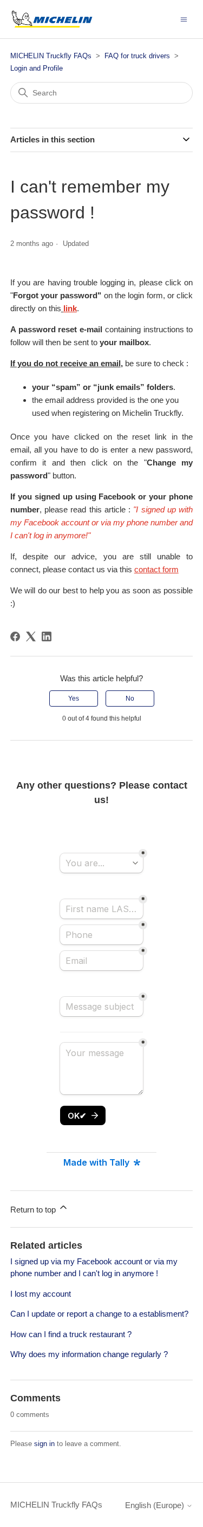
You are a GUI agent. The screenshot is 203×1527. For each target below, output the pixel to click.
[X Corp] (31, 636)
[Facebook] (15, 636)
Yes (73, 698)
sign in (44, 1444)
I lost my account (40, 1293)
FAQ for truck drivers (137, 56)
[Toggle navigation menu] (183, 18)
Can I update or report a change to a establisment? (99, 1313)
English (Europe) (155, 1505)
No (130, 698)
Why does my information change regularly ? (89, 1354)
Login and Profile (36, 68)
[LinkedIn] (46, 636)
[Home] (52, 19)
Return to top (34, 1209)
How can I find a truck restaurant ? (71, 1334)
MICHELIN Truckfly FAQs (50, 56)
